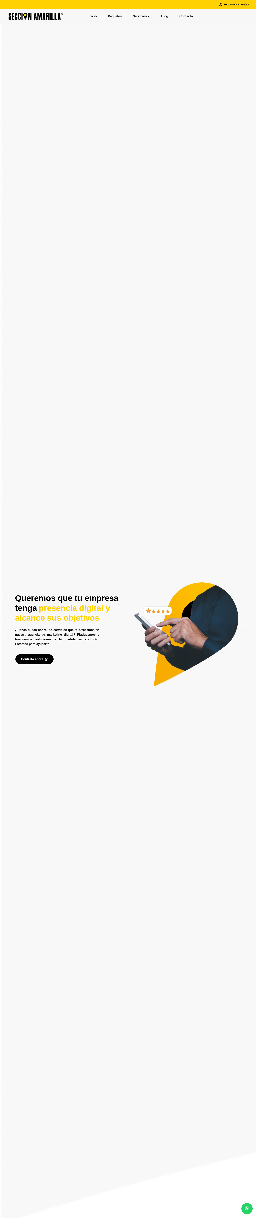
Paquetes (115, 16)
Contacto (186, 16)
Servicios (140, 16)
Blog (164, 16)
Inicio (92, 16)
